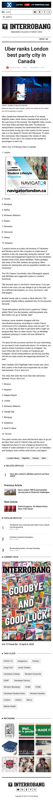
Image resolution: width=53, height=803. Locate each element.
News (25, 67)
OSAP (6, 680)
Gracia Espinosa (14, 67)
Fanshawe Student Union (14, 693)
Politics (35, 661)
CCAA (37, 687)
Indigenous (22, 661)
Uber (44, 458)
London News (13, 458)
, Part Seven (33, 507)
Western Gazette (37, 693)
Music (29, 700)
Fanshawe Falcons (22, 680)
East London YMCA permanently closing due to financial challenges (33, 491)
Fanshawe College (12, 674)
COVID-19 (8, 661)
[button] (43, 39)
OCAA (27, 687)
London (7, 700)
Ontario (18, 700)
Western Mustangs (12, 687)
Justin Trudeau (24, 667)
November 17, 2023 (37, 67)
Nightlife (26, 458)
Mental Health (10, 706)
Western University (33, 674)
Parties (36, 458)
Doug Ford (8, 667)
